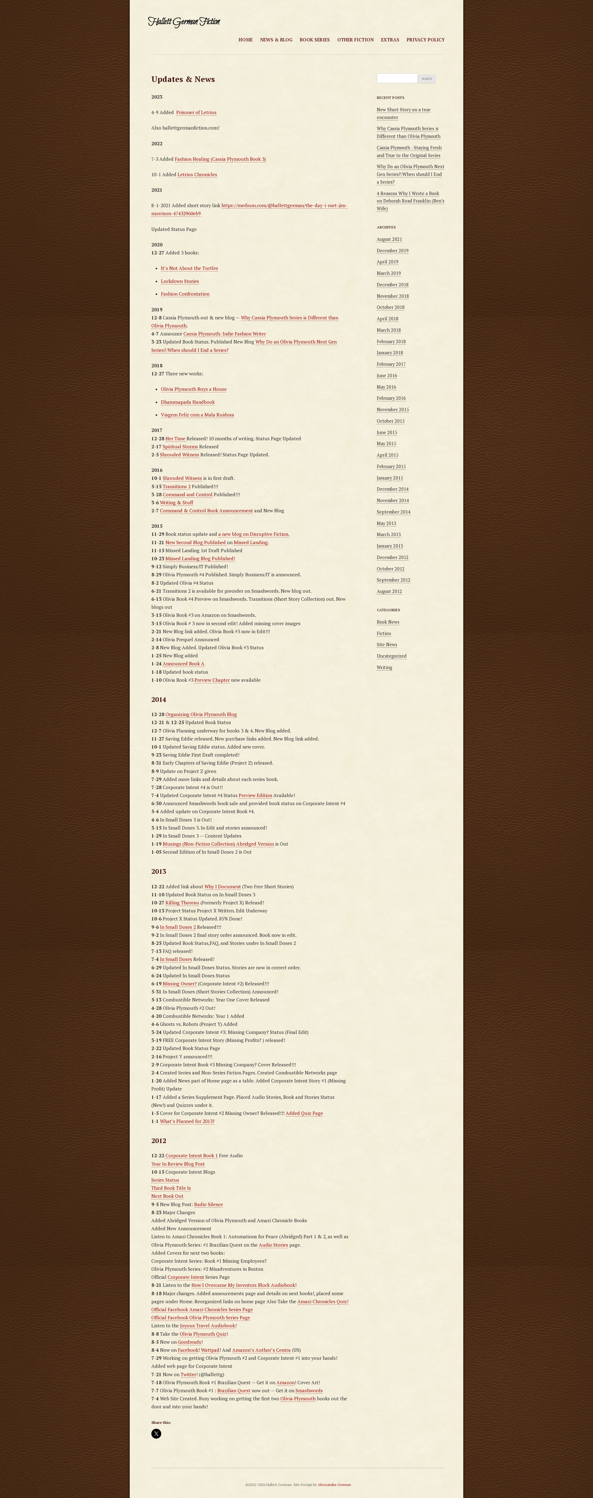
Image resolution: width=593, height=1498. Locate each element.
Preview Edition (255, 795)
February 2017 (391, 364)
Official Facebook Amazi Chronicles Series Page (202, 1309)
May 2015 (386, 443)
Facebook (188, 1350)
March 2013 (389, 534)
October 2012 (391, 569)
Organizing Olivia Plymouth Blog (201, 714)
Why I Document (222, 886)
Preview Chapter (212, 680)
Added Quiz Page (304, 1113)
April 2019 (387, 262)
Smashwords (309, 1390)
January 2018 (390, 353)
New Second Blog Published (196, 542)
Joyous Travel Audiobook (207, 1325)
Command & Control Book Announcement (206, 510)
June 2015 (387, 432)
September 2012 (393, 580)
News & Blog (276, 40)
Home (246, 40)
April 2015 (387, 455)
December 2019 (393, 251)
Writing (384, 667)
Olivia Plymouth (298, 1398)
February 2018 (391, 341)
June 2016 (387, 375)
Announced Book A (183, 663)
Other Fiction (355, 40)
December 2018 (393, 285)
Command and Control (187, 494)
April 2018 (387, 319)
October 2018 (391, 307)
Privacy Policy (426, 40)
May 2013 (386, 523)
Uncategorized (391, 656)
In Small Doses (176, 959)
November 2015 (393, 409)
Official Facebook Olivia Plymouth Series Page (200, 1317)
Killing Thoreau (182, 902)
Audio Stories (273, 1245)
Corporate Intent (186, 1277)
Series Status (165, 1180)
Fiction (384, 633)
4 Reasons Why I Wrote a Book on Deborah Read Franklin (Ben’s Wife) (410, 201)
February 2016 (391, 398)
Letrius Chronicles (197, 174)
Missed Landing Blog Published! (200, 558)
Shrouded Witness (180, 454)
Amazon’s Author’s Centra (261, 1350)
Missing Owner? (180, 983)
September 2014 (393, 512)
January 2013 (390, 546)
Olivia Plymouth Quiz (203, 1334)
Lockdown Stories (180, 281)
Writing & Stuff (176, 502)
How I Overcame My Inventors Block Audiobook (243, 1285)
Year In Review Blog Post (178, 1164)
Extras (390, 40)
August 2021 (389, 239)
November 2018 (393, 296)
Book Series (315, 40)
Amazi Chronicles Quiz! (322, 1301)
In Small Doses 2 (178, 927)
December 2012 (393, 557)
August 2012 (389, 591)
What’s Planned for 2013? (187, 1121)
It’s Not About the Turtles (189, 268)
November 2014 (393, 500)
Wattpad (210, 1350)
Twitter (188, 1374)
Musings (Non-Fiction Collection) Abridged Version (218, 844)
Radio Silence (208, 1204)
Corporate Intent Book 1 (191, 1155)
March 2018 (389, 330)
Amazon (285, 1382)
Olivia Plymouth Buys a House (194, 389)
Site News (387, 644)
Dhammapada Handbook (188, 402)
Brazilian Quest (233, 1390)
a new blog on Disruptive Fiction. (253, 534)
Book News (388, 622)
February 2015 (391, 466)
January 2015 (390, 478)
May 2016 (386, 387)
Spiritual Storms (181, 446)
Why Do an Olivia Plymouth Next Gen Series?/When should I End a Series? (410, 174)
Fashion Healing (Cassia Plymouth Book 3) (220, 159)
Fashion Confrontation (185, 294)
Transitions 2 (177, 486)
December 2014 (393, 489)
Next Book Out (167, 1196)
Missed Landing (251, 542)
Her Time (176, 438)
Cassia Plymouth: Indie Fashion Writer (224, 334)
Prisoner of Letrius (196, 112)
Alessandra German (334, 1484)
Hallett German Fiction (184, 21)
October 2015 (391, 421)
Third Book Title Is (171, 1188)
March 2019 (389, 273)
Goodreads (189, 1342)
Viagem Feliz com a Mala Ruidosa (197, 415)
